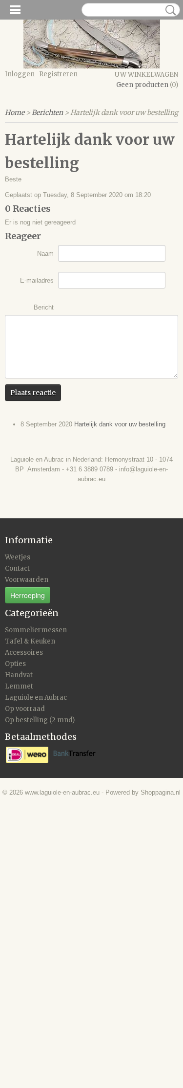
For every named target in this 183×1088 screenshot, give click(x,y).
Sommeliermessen (36, 630)
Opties (15, 664)
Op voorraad (25, 709)
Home (14, 112)
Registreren (58, 74)
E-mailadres (37, 280)
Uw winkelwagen (146, 74)
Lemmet (19, 686)
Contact (17, 568)
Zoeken (169, 10)
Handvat (19, 675)
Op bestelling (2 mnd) (40, 720)
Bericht (44, 307)
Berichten (47, 112)
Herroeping (27, 595)
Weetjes (17, 557)
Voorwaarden (26, 580)
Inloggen (20, 74)
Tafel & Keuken (30, 641)
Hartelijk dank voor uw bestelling (119, 424)
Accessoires (24, 652)
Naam (45, 253)
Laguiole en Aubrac (36, 697)
